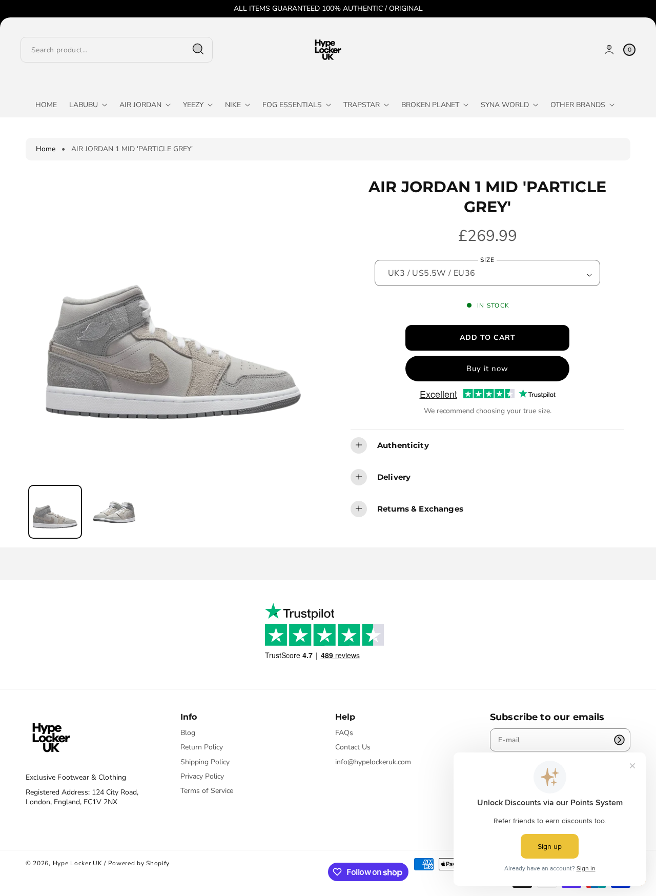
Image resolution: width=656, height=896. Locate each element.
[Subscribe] (619, 739)
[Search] (198, 49)
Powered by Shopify (139, 863)
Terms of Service (206, 791)
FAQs (344, 733)
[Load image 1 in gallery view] (55, 512)
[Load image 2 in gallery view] (114, 511)
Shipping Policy (205, 762)
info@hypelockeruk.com (373, 762)
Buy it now (487, 368)
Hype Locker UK (77, 863)
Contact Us (353, 747)
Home (45, 149)
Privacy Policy (202, 776)
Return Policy (201, 747)
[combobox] (117, 49)
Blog (187, 733)
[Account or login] (609, 49)
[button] (487, 445)
